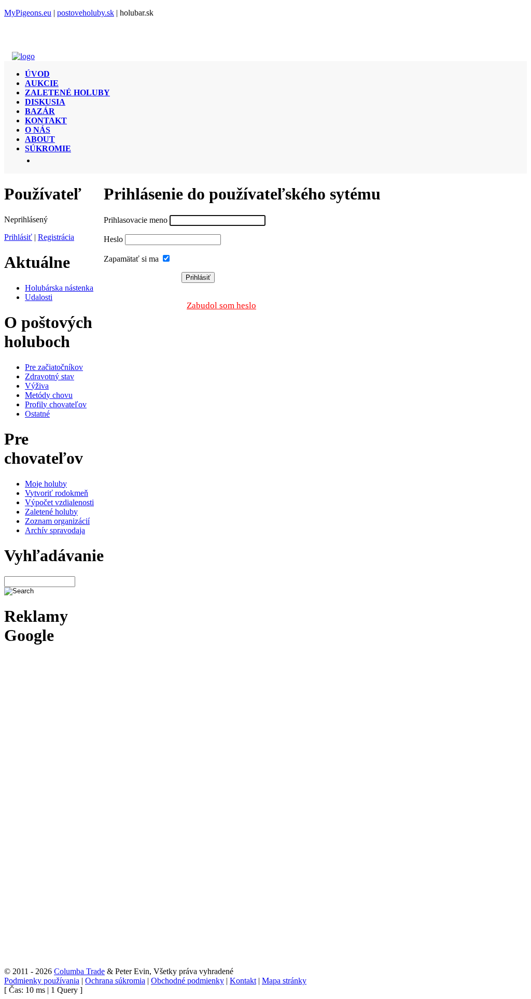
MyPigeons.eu (27, 12)
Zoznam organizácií (57, 521)
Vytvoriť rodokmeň (56, 493)
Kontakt (243, 980)
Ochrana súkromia (115, 980)
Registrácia (56, 237)
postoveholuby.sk (85, 12)
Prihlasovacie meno (135, 220)
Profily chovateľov (56, 404)
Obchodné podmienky (187, 980)
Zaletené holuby (51, 511)
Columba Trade (79, 971)
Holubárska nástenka (59, 287)
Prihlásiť (18, 237)
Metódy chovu (49, 395)
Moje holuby (46, 483)
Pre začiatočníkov (54, 367)
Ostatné (37, 413)
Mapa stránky (284, 980)
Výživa (37, 385)
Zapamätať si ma (131, 258)
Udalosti (38, 297)
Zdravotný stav (49, 376)
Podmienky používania (41, 980)
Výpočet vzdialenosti (59, 502)
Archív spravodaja (55, 530)
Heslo (113, 239)
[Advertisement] (41, 811)
